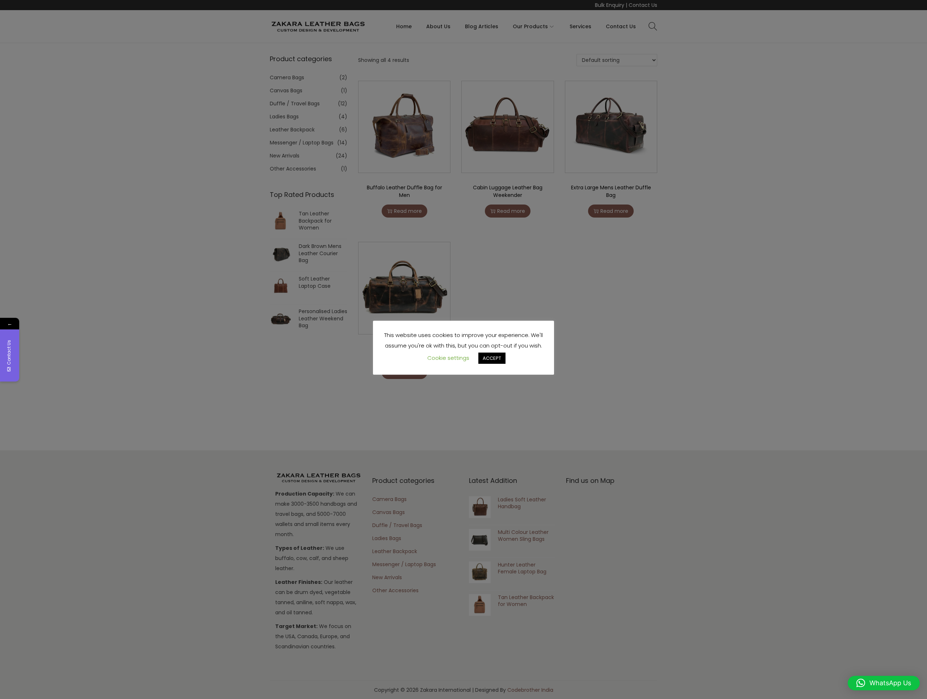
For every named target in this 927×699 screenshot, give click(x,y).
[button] (884, 683)
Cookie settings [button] (448, 358)
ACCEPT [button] (492, 358)
